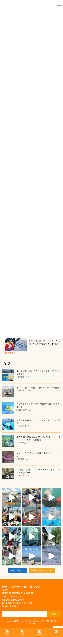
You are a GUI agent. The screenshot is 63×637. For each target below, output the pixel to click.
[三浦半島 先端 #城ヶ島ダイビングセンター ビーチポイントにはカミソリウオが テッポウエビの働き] (51, 555)
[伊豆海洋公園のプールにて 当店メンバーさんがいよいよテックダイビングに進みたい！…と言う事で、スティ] (31, 516)
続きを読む (10, 353)
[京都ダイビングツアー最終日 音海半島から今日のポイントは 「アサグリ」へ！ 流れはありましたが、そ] (11, 536)
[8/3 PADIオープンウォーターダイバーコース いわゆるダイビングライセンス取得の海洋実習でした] (31, 497)
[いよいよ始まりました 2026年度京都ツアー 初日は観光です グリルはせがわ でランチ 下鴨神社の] (11, 555)
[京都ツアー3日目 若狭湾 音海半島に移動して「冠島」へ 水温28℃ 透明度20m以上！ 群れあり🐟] (31, 536)
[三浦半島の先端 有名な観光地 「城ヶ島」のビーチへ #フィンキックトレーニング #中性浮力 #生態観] (31, 555)
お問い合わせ (39, 634)
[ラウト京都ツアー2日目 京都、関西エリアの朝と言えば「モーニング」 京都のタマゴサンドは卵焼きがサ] (51, 536)
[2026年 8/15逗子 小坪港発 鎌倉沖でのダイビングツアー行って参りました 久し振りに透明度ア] (11, 497)
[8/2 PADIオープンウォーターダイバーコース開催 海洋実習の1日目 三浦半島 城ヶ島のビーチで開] (11, 516)
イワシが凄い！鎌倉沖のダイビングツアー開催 (37, 387)
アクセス (22, 634)
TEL (56, 634)
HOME (7, 634)
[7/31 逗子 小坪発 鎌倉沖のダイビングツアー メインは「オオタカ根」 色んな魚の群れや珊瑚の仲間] (51, 497)
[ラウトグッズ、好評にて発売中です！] (16, 343)
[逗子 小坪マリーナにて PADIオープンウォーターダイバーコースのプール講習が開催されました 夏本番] (51, 516)
